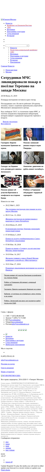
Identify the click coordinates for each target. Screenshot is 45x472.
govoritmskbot (15, 320)
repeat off (9, 462)
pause (8, 444)
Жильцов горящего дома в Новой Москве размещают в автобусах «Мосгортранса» (22, 259)
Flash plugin (5, 470)
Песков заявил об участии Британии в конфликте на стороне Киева (22, 276)
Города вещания (7, 368)
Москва (9, 72)
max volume (10, 450)
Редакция (10, 36)
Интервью (11, 29)
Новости (9, 23)
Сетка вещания (13, 34)
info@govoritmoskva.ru (20, 324)
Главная (4, 66)
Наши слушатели (7, 372)
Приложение (15, 62)
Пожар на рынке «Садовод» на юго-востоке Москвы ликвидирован (23, 249)
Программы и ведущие (16, 32)
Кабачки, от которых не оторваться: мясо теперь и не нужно (22, 295)
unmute (8, 448)
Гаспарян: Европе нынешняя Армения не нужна (22, 289)
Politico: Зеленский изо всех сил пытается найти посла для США (22, 302)
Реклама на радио (8, 364)
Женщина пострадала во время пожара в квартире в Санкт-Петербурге (21, 220)
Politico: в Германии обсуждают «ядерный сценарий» (20, 283)
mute (7, 446)
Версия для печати (10, 122)
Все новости (6, 124)
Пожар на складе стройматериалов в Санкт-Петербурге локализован (23, 240)
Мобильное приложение (15, 345)
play (7, 442)
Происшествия (11, 70)
